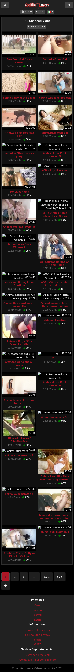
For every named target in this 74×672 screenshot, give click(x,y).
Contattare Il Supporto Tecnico (37, 659)
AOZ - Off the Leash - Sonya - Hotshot (54, 284)
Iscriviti (28, 11)
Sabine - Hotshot (55, 319)
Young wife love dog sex (55, 97)
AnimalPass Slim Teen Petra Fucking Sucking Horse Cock (54, 479)
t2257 (37, 644)
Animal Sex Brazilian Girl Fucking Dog (19, 304)
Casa (37, 605)
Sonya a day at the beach (19, 97)
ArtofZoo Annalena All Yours (19, 363)
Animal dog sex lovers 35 (19, 226)
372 (47, 577)
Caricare (37, 610)
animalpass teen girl (55, 132)
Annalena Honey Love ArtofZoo (19, 284)
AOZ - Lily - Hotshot (55, 170)
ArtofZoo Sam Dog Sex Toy (19, 134)
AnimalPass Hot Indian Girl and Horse (54, 263)
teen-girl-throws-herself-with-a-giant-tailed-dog (55, 516)
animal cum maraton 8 (55, 531)
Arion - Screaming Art (54, 416)
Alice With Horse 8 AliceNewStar (19, 440)
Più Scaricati (38, 26)
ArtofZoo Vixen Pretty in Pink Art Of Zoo (19, 555)
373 (59, 577)
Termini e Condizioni (37, 630)
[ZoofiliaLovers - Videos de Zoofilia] (37, 4)
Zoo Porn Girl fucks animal (19, 61)
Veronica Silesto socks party (19, 155)
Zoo (54, 358)
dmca (37, 639)
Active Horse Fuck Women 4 (19, 246)
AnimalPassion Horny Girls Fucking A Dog (55, 304)
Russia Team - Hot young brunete (19, 401)
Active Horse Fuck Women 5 (55, 155)
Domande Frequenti (37, 654)
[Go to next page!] (5, 585)
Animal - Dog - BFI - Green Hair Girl (19, 343)
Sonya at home (19, 191)
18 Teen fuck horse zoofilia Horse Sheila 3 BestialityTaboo (54, 215)
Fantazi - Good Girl (55, 59)
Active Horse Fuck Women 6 (55, 384)
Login (41, 11)
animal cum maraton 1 (19, 455)
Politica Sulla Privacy (37, 634)
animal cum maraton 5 (19, 493)
